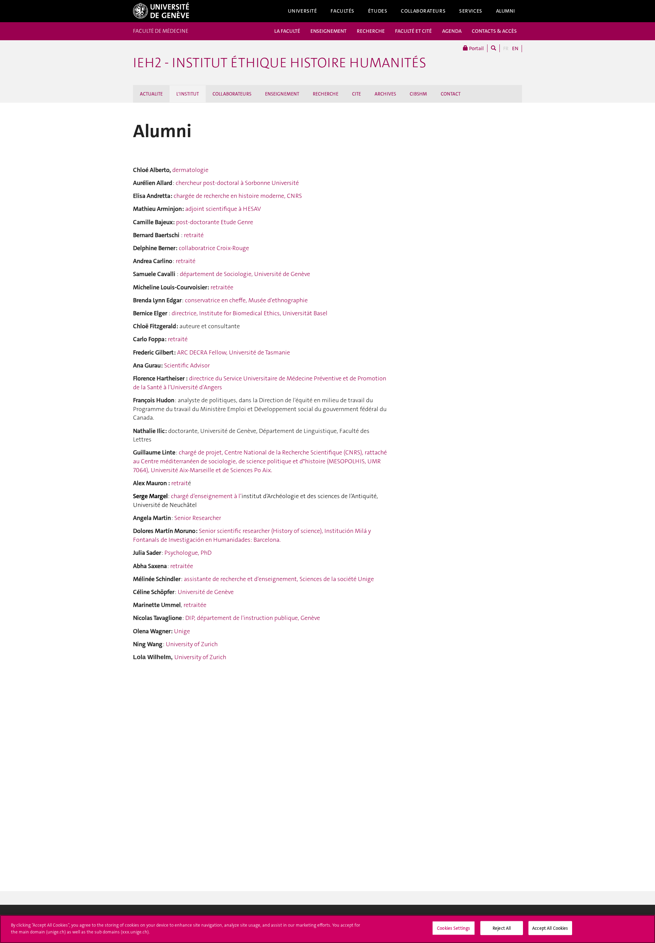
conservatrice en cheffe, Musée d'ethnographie (246, 300)
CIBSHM (418, 94)
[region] (327, 929)
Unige (182, 631)
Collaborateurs (423, 11)
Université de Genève (206, 592)
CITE (356, 94)
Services (470, 11)
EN (515, 48)
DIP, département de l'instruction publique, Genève (252, 618)
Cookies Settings (453, 928)
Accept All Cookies (550, 928)
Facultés (342, 11)
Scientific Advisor (187, 365)
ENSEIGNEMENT (328, 31)
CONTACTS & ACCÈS (494, 31)
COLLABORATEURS (232, 94)
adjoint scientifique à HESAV (223, 209)
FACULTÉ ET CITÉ (413, 31)
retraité (194, 235)
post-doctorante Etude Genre (214, 222)
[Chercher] (493, 48)
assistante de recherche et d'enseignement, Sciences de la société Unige (279, 579)
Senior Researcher (197, 518)
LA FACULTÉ (287, 31)
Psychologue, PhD (188, 553)
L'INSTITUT (187, 94)
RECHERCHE (371, 31)
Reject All (502, 928)
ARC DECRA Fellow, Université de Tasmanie (233, 352)
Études (377, 11)
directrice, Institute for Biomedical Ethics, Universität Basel (250, 313)
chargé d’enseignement (202, 496)
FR (506, 48)
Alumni (505, 11)
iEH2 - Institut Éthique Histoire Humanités (279, 63)
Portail (476, 48)
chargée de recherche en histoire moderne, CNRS (238, 196)
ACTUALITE (151, 94)
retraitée (221, 287)
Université (302, 11)
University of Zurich (192, 644)
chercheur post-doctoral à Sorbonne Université (237, 183)
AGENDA (452, 31)
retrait (179, 483)
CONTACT (451, 94)
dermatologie (190, 170)
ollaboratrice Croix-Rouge (215, 248)
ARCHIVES (385, 94)
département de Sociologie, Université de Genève (245, 274)
